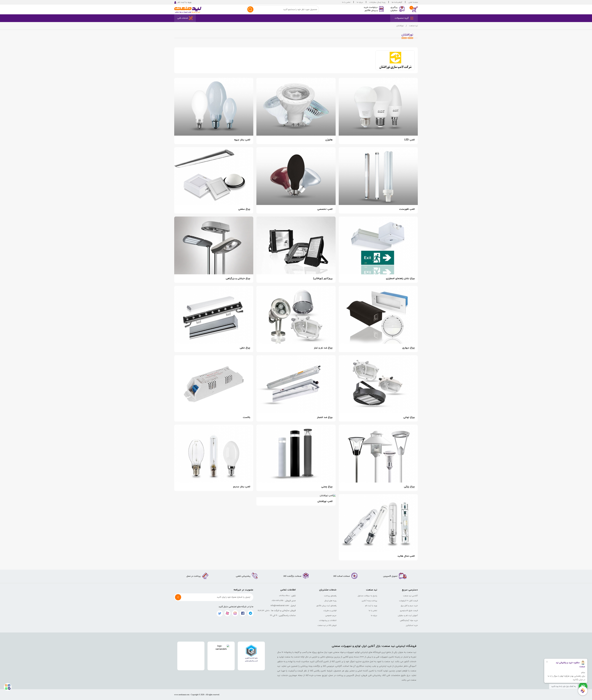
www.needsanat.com (181, 695)
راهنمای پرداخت (330, 596)
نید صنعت (413, 25)
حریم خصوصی (330, 615)
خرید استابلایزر (412, 625)
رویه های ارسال (330, 601)
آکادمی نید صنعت (410, 596)
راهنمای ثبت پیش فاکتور (326, 605)
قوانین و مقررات (329, 610)
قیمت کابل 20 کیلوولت (408, 601)
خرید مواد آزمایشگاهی (409, 620)
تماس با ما (346, 2)
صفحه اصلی (413, 2)
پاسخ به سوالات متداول (367, 596)
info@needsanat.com (280, 605)
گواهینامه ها (397, 2)
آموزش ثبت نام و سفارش (408, 615)
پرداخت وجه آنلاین (369, 601)
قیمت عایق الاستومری (409, 610)
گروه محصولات (402, 18)
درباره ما (360, 2)
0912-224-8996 (277, 601)
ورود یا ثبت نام (371, 605)
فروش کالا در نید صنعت (327, 625)
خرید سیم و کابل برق (409, 605)
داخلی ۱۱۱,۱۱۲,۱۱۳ (263, 610)
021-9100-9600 (284, 596)
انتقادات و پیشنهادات (327, 620)
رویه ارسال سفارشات (377, 2)
